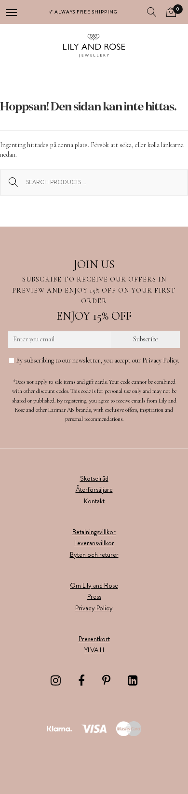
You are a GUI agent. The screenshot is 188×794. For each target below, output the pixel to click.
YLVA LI (94, 650)
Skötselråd (94, 478)
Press (94, 596)
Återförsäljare (94, 489)
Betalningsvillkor (94, 532)
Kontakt (94, 501)
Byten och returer (94, 554)
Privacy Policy (94, 608)
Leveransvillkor (94, 543)
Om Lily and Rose (94, 585)
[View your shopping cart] (171, 12)
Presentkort (94, 639)
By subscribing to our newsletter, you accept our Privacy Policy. (96, 360)
